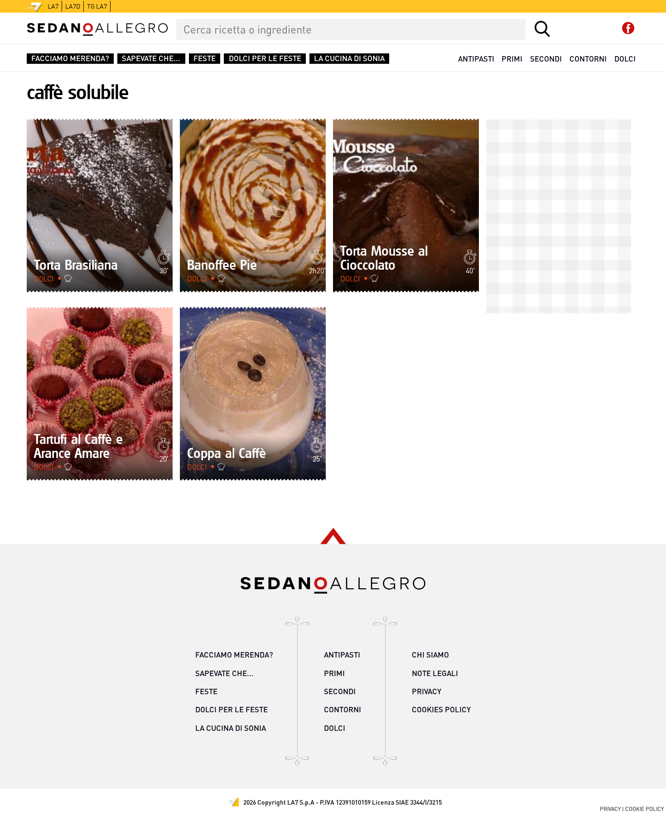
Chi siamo (430, 654)
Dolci (625, 58)
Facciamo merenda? (70, 58)
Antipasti (476, 58)
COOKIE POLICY (644, 808)
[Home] (97, 29)
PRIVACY (610, 808)
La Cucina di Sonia (349, 58)
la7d (72, 6)
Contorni (588, 58)
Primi (512, 58)
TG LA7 (97, 6)
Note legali (435, 673)
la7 (53, 6)
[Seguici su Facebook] (628, 28)
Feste (204, 58)
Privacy (426, 691)
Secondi (546, 58)
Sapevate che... (151, 58)
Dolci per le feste (265, 58)
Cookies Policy (441, 709)
